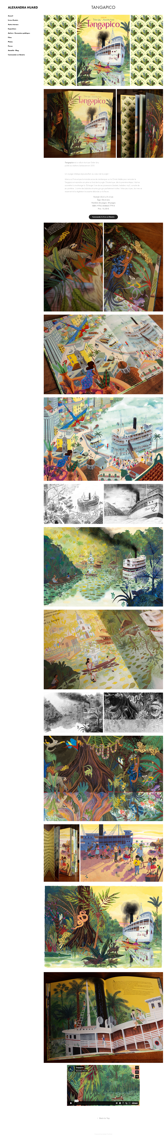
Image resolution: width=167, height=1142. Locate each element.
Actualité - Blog (13, 50)
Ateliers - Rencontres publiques (19, 33)
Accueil (10, 16)
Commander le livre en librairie (103, 217)
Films (10, 37)
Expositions (12, 29)
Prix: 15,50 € (103, 208)
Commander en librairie (16, 55)
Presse (10, 46)
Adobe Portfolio (107, 1134)
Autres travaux (13, 24)
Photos (10, 42)
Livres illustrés (13, 20)
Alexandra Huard (23, 7)
